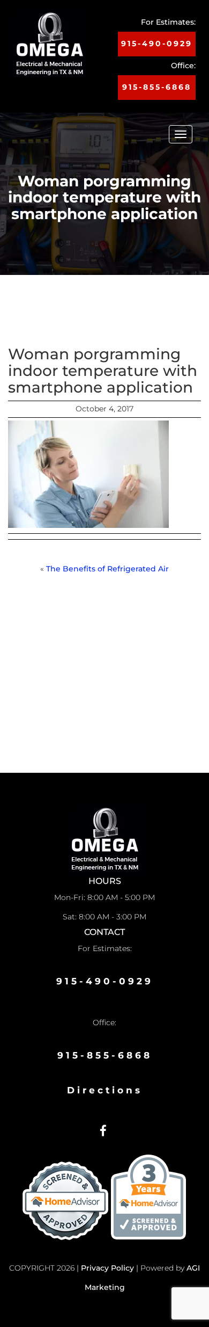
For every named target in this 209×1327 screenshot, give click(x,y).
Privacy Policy (107, 1268)
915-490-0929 (156, 43)
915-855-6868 (156, 87)
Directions (105, 1090)
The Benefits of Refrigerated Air (107, 569)
